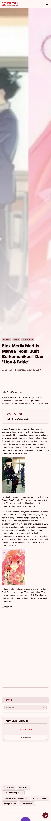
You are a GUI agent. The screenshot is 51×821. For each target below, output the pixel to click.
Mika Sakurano (27, 804)
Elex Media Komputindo (13, 793)
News (16, 339)
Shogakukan (9, 787)
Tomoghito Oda (10, 804)
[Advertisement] (19, 761)
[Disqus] (25, 655)
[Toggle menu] (46, 3)
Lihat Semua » (25, 737)
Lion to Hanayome (40, 798)
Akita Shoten (24, 787)
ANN (12, 606)
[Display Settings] (45, 815)
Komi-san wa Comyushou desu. (16, 798)
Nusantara (27, 339)
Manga (6, 339)
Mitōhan (8, 370)
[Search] (44, 707)
